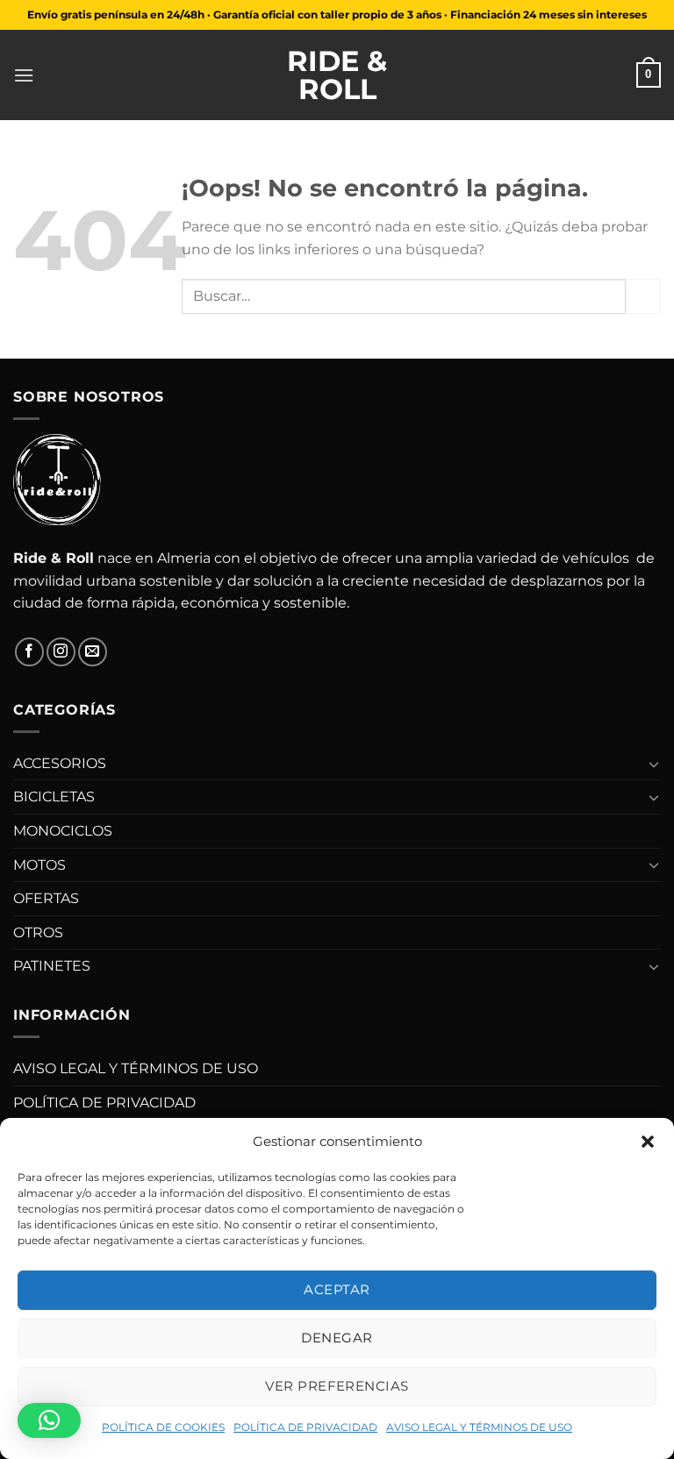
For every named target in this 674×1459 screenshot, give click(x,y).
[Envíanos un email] (92, 651)
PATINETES (51, 965)
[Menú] (23, 74)
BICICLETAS (54, 796)
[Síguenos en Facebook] (29, 651)
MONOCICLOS (62, 830)
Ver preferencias (336, 1385)
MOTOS (39, 865)
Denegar (336, 1337)
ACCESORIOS (59, 763)
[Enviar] (643, 296)
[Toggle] (654, 763)
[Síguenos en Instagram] (61, 651)
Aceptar (336, 1289)
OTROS (38, 932)
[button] (647, 1141)
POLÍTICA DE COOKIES (163, 1427)
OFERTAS (46, 898)
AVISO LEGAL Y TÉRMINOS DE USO (479, 1427)
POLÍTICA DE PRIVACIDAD (305, 1427)
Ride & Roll (337, 75)
